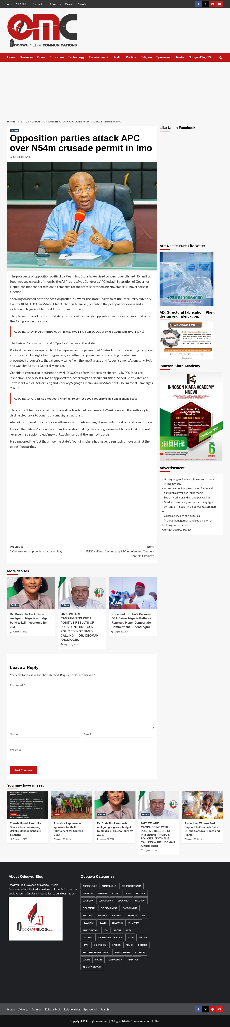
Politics (131, 57)
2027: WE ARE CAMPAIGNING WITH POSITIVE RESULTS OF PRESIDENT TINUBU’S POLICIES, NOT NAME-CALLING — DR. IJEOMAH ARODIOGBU (79, 627)
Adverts (23, 1009)
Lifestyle (88, 937)
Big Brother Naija (131, 886)
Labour (117, 930)
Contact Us (39, 4)
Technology (76, 57)
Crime (41, 57)
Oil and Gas (100, 945)
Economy (88, 901)
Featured (88, 915)
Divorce (140, 893)
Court (116, 893)
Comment (17, 685)
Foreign (132, 915)
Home (11, 57)
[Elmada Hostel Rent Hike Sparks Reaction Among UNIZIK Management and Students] (27, 805)
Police (129, 945)
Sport (98, 959)
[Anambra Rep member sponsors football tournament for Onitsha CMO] (71, 805)
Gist (144, 915)
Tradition (133, 959)
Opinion (69, 4)
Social (86, 959)
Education (57, 57)
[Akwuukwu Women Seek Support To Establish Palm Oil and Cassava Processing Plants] (202, 805)
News (13, 814)
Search (82, 4)
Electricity (89, 908)
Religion (146, 57)
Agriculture (90, 886)
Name (14, 734)
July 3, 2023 (18, 157)
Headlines (88, 923)
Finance (102, 915)
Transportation (92, 967)
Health (117, 57)
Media (180, 57)
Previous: (36, 549)
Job (106, 930)
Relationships (122, 952)
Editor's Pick (106, 901)
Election (140, 901)
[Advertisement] (115, 88)
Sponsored (164, 57)
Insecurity (117, 923)
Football (117, 915)
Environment (130, 908)
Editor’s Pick (53, 1009)
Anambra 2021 (109, 886)
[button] (220, 57)
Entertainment (98, 57)
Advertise (55, 4)
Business (26, 57)
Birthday (88, 893)
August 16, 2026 (121, 632)
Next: (120, 551)
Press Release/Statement (96, 952)
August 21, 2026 (20, 632)
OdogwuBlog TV (200, 57)
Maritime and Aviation (110, 937)
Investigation (90, 930)
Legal (129, 930)
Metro (143, 937)
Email (87, 734)
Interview (133, 923)
